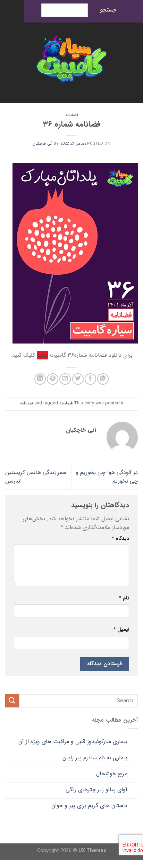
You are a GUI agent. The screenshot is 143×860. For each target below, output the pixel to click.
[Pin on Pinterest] (52, 379)
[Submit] (12, 700)
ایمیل (121, 630)
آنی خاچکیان (43, 143)
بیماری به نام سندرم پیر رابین (94, 757)
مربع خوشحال (111, 773)
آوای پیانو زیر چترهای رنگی (96, 789)
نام (124, 598)
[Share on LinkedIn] (40, 379)
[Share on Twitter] (78, 379)
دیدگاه (120, 539)
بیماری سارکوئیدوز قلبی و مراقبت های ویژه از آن (72, 741)
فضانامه (71, 115)
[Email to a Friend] (65, 379)
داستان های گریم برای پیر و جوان (89, 805)
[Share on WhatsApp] (103, 379)
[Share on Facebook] (90, 379)
